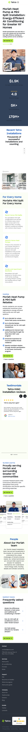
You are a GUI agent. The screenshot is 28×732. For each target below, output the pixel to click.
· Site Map (20, 729)
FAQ (3, 677)
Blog (3, 700)
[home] (12, 2)
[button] (20, 396)
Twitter (4, 708)
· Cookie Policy (14, 729)
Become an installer (8, 679)
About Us (4, 692)
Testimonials (5, 695)
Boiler (3, 669)
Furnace (4, 666)
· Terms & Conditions (14, 726)
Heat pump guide (7, 684)
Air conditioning (6, 664)
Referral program (7, 682)
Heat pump (5, 661)
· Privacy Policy (6, 729)
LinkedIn (4, 710)
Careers (4, 697)
